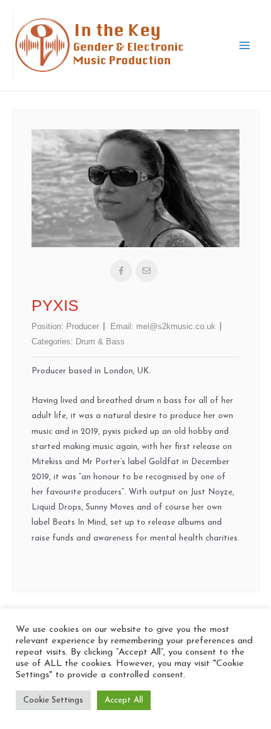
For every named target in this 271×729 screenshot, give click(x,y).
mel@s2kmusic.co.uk (176, 326)
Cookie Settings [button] (53, 700)
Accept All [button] (124, 700)
